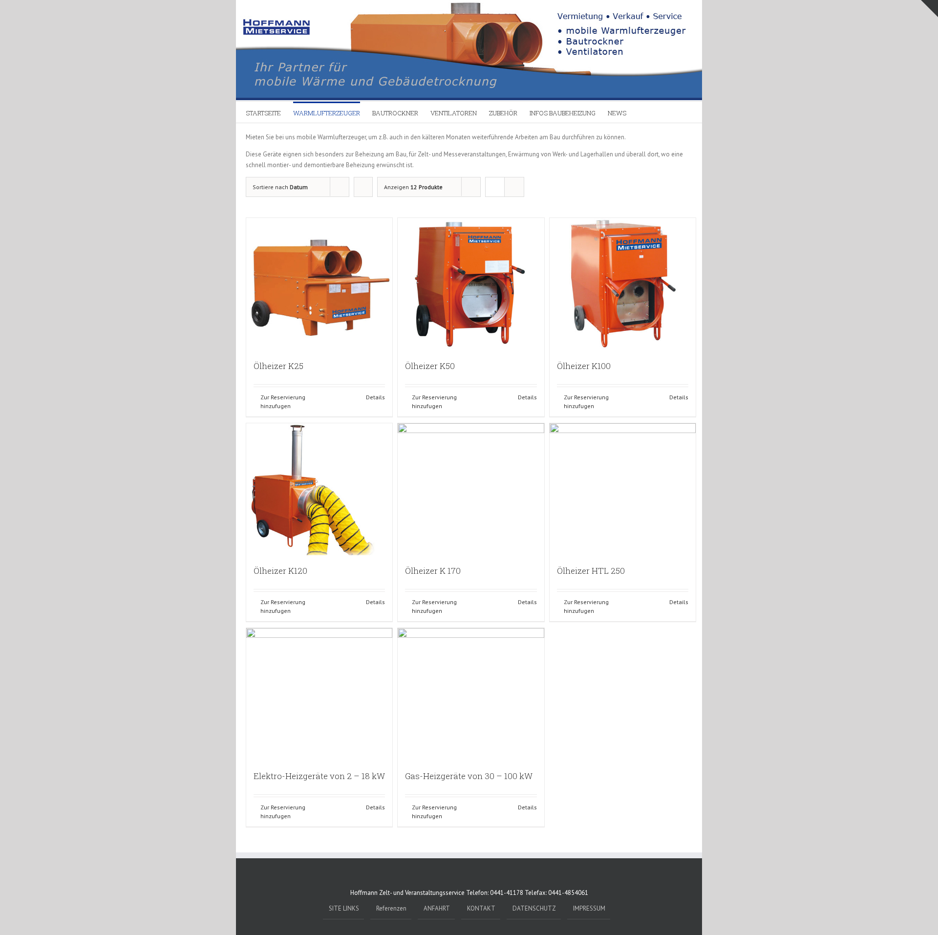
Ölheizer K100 (584, 365)
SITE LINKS (344, 908)
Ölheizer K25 (278, 365)
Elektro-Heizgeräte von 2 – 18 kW (319, 776)
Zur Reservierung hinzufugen (282, 401)
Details (375, 397)
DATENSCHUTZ (534, 908)
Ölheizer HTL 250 (591, 570)
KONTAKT (481, 908)
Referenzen (391, 908)
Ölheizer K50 (430, 365)
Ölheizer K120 (280, 570)
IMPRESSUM (589, 908)
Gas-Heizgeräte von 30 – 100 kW (469, 776)
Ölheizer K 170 (433, 570)
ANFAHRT (437, 908)
